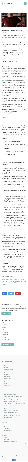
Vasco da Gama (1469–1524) (11, 410)
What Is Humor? (8, 417)
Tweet (11, 293)
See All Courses (7, 344)
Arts (3, 322)
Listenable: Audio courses (10, 441)
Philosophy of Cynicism (10, 394)
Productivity (5, 334)
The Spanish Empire (9, 414)
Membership (7, 426)
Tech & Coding (6, 339)
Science (4, 337)
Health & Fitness (6, 326)
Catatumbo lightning (9, 406)
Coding (6, 367)
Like (4, 293)
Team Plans (7, 428)
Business (4, 324)
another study (12, 85)
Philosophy (5, 331)
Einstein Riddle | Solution (10, 401)
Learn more (6, 313)
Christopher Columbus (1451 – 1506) (13, 396)
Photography (5, 332)
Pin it (17, 293)
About (5, 437)
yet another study (15, 106)
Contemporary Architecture (11, 412)
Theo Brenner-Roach (20, 37)
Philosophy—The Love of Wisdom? (12, 399)
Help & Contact (8, 430)
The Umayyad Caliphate (10, 398)
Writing (4, 341)
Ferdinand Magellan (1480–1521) (12, 415)
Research (4, 80)
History (4, 327)
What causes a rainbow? (10, 408)
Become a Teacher (8, 425)
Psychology (5, 336)
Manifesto (6, 439)
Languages (5, 329)
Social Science (7, 385)
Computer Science (8, 369)
